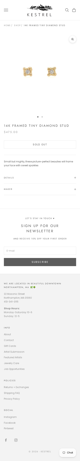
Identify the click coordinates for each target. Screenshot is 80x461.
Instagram (10, 417)
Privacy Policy (12, 398)
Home (7, 25)
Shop (17, 25)
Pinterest (9, 428)
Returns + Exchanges (16, 387)
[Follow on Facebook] (6, 440)
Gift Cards (10, 346)
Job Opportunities (14, 369)
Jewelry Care (11, 363)
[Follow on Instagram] (16, 440)
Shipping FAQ (12, 393)
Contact (9, 340)
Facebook (10, 422)
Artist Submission (14, 351)
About (7, 334)
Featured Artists (13, 357)
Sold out (40, 144)
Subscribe (40, 262)
